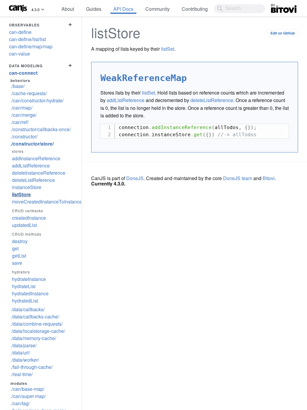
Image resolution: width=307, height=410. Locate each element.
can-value (19, 53)
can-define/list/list (27, 39)
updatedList (24, 225)
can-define (20, 32)
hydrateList (23, 286)
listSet (167, 48)
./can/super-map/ (28, 396)
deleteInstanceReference (38, 172)
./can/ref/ (19, 122)
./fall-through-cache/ (31, 366)
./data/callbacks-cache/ (34, 316)
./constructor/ (23, 136)
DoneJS (135, 178)
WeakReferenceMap (143, 78)
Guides (93, 8)
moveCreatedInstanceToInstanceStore (42, 201)
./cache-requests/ (28, 93)
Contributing (195, 8)
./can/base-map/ (27, 388)
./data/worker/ (24, 359)
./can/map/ (21, 107)
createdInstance (29, 217)
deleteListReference (33, 179)
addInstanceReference (36, 158)
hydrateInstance (29, 279)
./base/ (17, 86)
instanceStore (26, 187)
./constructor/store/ (32, 143)
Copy (281, 128)
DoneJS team (237, 178)
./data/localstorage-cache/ (37, 330)
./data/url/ (20, 352)
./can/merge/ (23, 114)
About (67, 8)
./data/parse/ (23, 345)
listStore (21, 194)
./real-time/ (21, 374)
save (17, 262)
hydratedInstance (30, 293)
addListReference (31, 165)
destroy (20, 241)
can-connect (23, 72)
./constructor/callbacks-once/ (40, 129)
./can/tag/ (20, 403)
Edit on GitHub (282, 33)
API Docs (123, 8)
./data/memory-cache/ (33, 338)
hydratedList (25, 300)
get (15, 248)
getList (19, 255)
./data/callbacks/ (27, 309)
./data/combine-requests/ (36, 323)
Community (157, 8)
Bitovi (277, 7)
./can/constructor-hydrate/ (37, 100)
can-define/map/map (30, 46)
